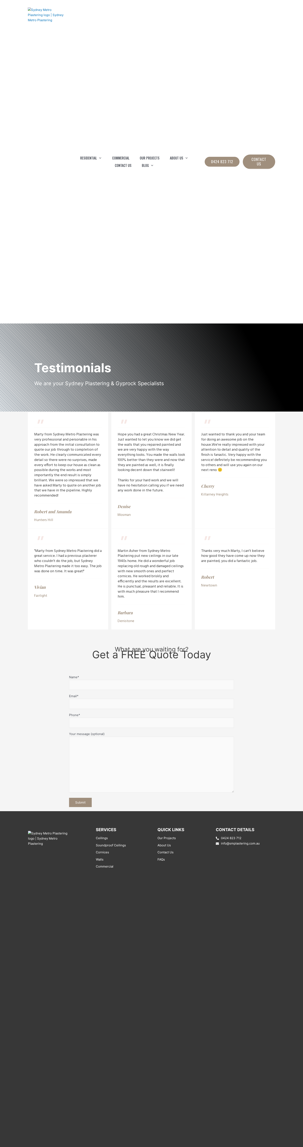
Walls (99, 859)
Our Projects (166, 838)
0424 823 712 (231, 838)
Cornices (102, 852)
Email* (74, 696)
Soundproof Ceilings (111, 845)
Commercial (104, 866)
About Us (164, 845)
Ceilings (102, 838)
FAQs (161, 859)
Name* (74, 677)
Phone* (74, 715)
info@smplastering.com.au (240, 843)
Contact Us (165, 852)
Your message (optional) (87, 734)
